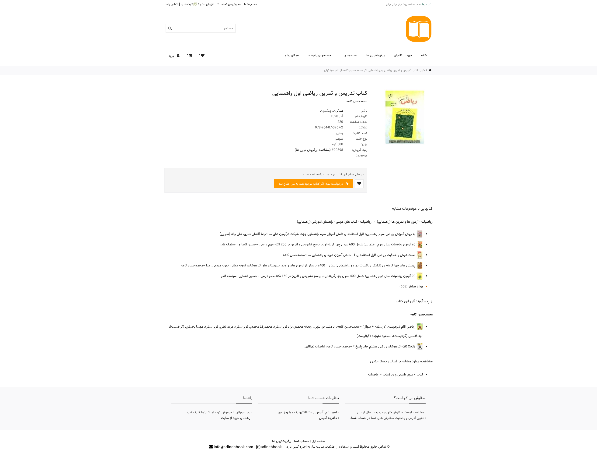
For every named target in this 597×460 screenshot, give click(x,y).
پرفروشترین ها (375, 55)
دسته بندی (350, 55)
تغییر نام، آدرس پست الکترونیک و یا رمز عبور (307, 412)
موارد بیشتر (415, 286)
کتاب (420, 374)
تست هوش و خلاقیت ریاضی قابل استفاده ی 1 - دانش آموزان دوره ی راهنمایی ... (362, 255)
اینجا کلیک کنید (197, 412)
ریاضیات (373, 374)
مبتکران (338, 110)
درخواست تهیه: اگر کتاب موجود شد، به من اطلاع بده (311, 183)
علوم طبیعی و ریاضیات (398, 374)
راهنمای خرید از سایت (235, 418)
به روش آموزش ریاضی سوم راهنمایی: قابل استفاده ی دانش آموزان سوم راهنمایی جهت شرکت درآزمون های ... (342, 234)
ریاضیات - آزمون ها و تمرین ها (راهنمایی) (405, 222)
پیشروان (325, 110)
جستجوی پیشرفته (320, 55)
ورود (172, 55)
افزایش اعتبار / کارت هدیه (197, 4)
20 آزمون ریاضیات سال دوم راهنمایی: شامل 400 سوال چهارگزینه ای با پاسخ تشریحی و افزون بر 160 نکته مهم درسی (338, 276)
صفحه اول (318, 441)
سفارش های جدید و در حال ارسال (380, 412)
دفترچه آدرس (328, 418)
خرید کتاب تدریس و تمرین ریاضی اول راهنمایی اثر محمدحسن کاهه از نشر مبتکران (374, 70)
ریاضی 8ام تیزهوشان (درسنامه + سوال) (389, 326)
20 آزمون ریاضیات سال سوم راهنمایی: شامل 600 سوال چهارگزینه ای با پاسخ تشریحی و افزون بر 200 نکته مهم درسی (338, 244)
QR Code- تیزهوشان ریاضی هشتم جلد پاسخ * (384, 346)
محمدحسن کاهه (357, 101)
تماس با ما (171, 4)
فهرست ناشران (403, 55)
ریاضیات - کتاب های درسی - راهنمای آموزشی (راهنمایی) (334, 222)
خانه (424, 55)
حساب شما (250, 4)
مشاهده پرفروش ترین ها (313, 150)
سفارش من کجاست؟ (229, 4)
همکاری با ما (291, 55)
